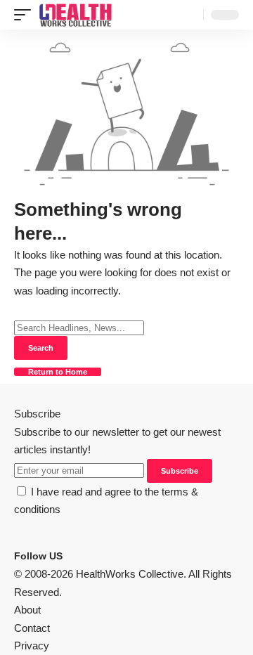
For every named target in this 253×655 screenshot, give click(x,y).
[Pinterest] (86, 556)
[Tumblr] (95, 556)
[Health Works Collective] (75, 15)
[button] (26, 15)
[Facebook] (69, 556)
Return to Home (57, 372)
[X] (78, 556)
